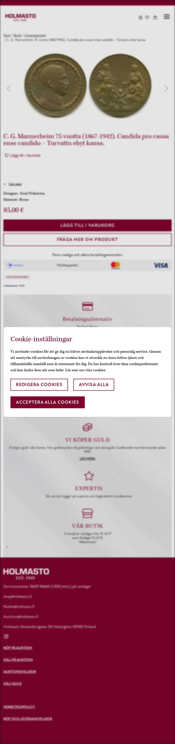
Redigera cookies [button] (39, 384)
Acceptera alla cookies (47, 402)
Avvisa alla (94, 384)
